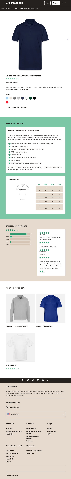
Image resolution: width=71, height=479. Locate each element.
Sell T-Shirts (30, 453)
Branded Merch (31, 428)
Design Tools (9, 459)
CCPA (49, 434)
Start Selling (9, 434)
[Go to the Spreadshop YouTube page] (42, 380)
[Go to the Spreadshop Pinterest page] (38, 380)
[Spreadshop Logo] (14, 3)
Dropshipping (10, 456)
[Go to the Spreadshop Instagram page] (23, 380)
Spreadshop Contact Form (14, 431)
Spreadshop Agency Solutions (32, 437)
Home (2, 8)
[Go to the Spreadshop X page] (47, 380)
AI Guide (8, 462)
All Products (9, 8)
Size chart (24, 107)
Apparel (16, 8)
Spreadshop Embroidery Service (33, 432)
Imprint (49, 428)
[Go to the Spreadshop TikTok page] (33, 380)
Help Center (30, 441)
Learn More (9, 428)
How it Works (10, 451)
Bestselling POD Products (34, 451)
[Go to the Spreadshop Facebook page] (28, 380)
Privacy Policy (51, 431)
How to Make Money (12, 453)
